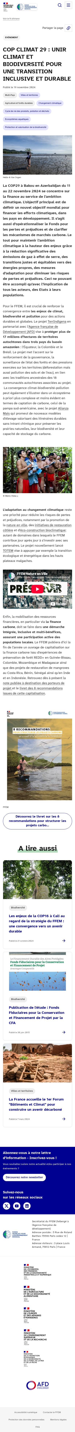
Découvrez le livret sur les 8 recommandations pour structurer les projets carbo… (37, 821)
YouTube (16, 1206)
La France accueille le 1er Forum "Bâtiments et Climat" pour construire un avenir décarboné (36, 1105)
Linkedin (27, 1206)
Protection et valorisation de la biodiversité (25, 127)
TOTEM (8, 551)
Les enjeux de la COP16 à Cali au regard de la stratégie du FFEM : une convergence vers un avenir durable (37, 923)
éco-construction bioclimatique (43, 530)
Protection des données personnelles (26, 1419)
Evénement (11, 37)
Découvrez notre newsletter (24, 1177)
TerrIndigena (57, 321)
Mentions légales (58, 1419)
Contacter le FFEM (52, 1412)
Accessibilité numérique (25, 1412)
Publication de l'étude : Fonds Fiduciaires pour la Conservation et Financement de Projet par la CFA (36, 1015)
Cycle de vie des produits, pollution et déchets (27, 111)
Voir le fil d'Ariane (11, 19)
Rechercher (59, 5)
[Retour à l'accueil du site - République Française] (27, 7)
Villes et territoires (29, 95)
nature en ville (16, 525)
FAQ (37, 1427)
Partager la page (68, 28)
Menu (68, 5)
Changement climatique (50, 103)
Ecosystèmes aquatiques (17, 119)
